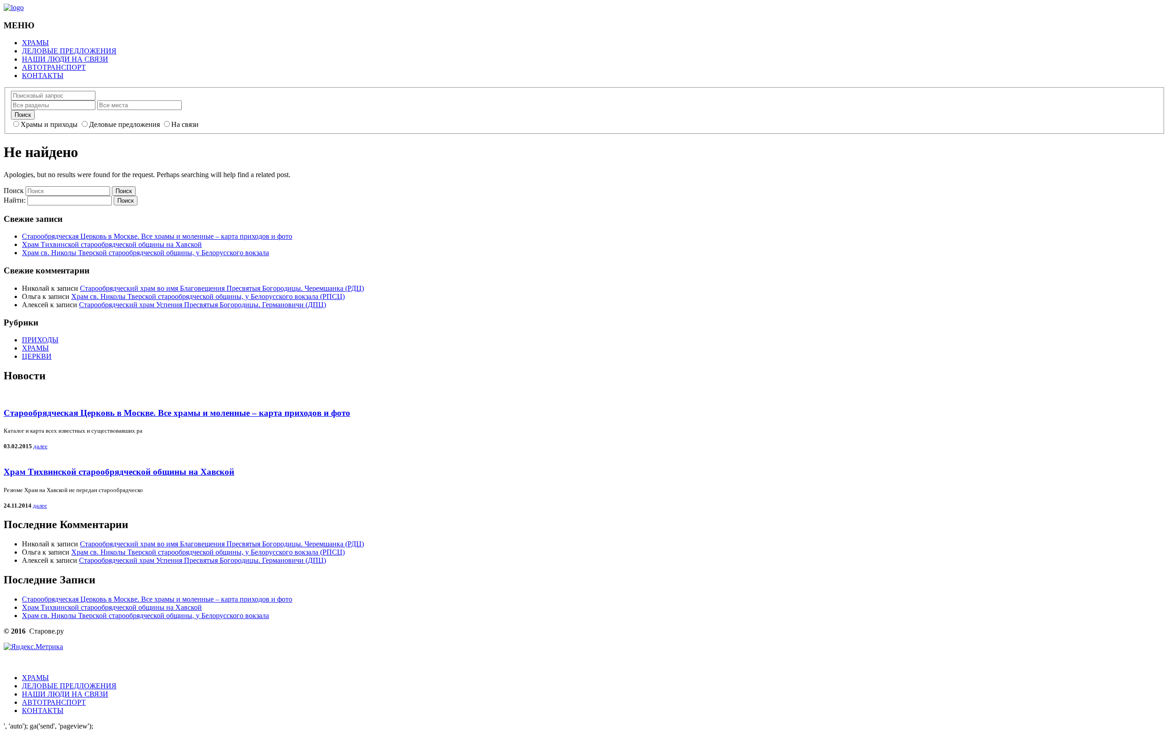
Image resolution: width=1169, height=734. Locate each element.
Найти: (15, 200)
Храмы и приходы (49, 124)
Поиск (14, 190)
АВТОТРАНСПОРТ (54, 67)
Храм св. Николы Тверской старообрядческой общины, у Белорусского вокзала (145, 253)
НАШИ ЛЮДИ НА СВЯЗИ (65, 59)
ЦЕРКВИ (37, 356)
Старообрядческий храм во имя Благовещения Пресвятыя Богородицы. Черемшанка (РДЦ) (222, 288)
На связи (185, 124)
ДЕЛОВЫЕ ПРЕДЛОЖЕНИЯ (69, 51)
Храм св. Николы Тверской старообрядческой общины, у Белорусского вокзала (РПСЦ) (208, 296)
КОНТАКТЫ (42, 75)
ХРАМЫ (35, 43)
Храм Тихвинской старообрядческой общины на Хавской (112, 244)
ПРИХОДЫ (40, 340)
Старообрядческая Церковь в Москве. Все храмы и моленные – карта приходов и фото (157, 236)
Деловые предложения (124, 124)
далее (40, 446)
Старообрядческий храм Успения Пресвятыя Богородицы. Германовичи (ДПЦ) (202, 305)
